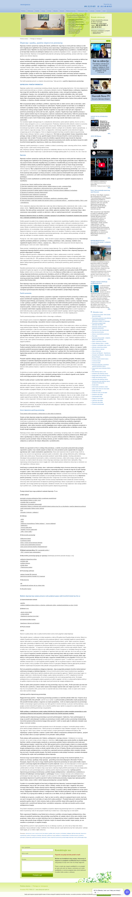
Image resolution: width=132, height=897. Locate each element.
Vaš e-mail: (25, 853)
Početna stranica (24, 38)
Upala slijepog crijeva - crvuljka (100, 343)
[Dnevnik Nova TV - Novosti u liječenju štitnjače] (101, 100)
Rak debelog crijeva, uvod (99, 371)
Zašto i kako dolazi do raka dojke (100, 388)
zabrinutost (44, 837)
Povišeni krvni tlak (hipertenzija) (100, 330)
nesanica (58, 833)
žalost (49, 837)
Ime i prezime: (26, 847)
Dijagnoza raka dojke (97, 398)
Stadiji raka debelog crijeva (99, 377)
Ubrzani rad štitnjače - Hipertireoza (101, 353)
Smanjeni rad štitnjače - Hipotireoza (101, 355)
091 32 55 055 (89, 6)
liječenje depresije (76, 833)
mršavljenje (63, 833)
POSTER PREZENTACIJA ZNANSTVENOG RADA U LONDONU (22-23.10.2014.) (101, 242)
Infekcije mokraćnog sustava (99, 347)
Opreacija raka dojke (97, 402)
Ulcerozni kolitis (96, 362)
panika (28, 835)
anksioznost (28, 833)
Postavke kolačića (116, 894)
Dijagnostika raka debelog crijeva (101, 375)
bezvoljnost (45, 833)
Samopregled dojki (97, 396)
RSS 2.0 (31, 889)
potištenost (49, 835)
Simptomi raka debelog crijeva (100, 373)
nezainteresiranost (73, 835)
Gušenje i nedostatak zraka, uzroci (101, 345)
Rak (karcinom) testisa (98, 332)
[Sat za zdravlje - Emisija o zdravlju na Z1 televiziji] (101, 74)
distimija (39, 835)
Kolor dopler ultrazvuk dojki (75, 19)
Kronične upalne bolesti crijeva (100, 359)
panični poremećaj (36, 837)
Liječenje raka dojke (97, 400)
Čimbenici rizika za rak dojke (99, 392)
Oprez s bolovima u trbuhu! (99, 341)
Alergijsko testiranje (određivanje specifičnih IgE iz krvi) (99, 282)
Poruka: (24, 859)
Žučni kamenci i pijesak (98, 349)
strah (75, 837)
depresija (44, 835)
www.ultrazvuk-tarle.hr (42, 889)
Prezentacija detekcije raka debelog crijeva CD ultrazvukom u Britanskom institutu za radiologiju (101, 320)
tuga (54, 835)
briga (85, 837)
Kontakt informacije (98, 17)
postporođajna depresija (67, 837)
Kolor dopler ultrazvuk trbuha (75, 21)
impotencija (28, 837)
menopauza (33, 835)
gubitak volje (52, 833)
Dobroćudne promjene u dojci (100, 386)
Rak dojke (94, 336)
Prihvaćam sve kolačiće (104, 894)
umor (33, 833)
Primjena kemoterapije (98, 404)
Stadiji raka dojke (96, 390)
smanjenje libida (65, 835)
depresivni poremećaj (56, 837)
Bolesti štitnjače (96, 357)
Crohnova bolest (96, 361)
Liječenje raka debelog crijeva (100, 379)
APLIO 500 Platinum (96, 136)
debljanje (69, 833)
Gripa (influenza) (96, 351)
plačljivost (58, 835)
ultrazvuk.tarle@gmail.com (98, 29)
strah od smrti (38, 833)
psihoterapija (80, 837)
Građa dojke (95, 385)
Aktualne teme (98, 312)
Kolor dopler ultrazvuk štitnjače (76, 24)
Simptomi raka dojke (97, 394)
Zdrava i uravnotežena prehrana (100, 334)
